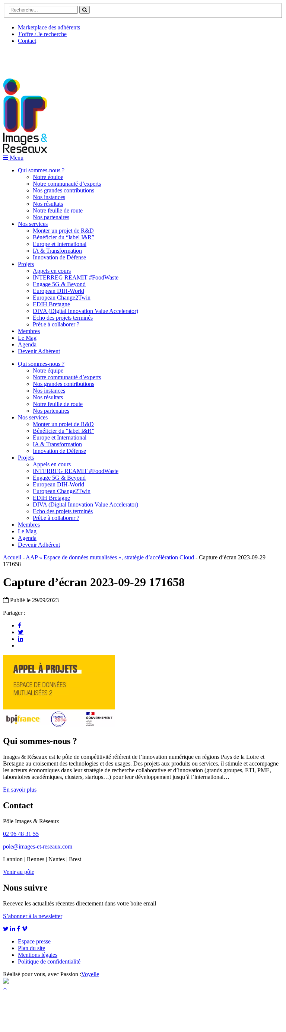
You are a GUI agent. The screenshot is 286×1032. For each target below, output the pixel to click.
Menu (15, 157)
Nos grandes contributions (63, 190)
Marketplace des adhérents (49, 27)
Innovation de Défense (59, 257)
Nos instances (49, 197)
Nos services (33, 224)
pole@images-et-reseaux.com (37, 846)
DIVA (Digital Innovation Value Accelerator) (85, 311)
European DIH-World (58, 291)
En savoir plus (19, 789)
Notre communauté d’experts (67, 183)
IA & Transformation (57, 250)
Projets (26, 264)
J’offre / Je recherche (42, 34)
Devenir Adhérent (39, 351)
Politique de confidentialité (49, 961)
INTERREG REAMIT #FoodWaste (75, 277)
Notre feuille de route (58, 210)
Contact (27, 41)
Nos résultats (48, 204)
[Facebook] (19, 625)
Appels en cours (52, 271)
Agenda (27, 344)
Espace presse (34, 941)
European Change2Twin (61, 297)
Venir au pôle (18, 872)
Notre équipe (48, 177)
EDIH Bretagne (51, 304)
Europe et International (59, 244)
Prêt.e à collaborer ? (56, 324)
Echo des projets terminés (63, 317)
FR (58, 58)
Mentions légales (37, 955)
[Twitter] (20, 632)
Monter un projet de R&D (63, 230)
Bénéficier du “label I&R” (63, 237)
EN (31, 58)
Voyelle (90, 974)
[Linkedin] (20, 639)
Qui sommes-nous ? (41, 170)
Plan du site (31, 948)
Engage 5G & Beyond (59, 284)
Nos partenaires (51, 217)
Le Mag (27, 338)
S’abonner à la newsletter (32, 916)
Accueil (12, 557)
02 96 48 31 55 (21, 834)
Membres (29, 331)
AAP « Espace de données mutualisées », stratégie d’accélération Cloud (110, 557)
